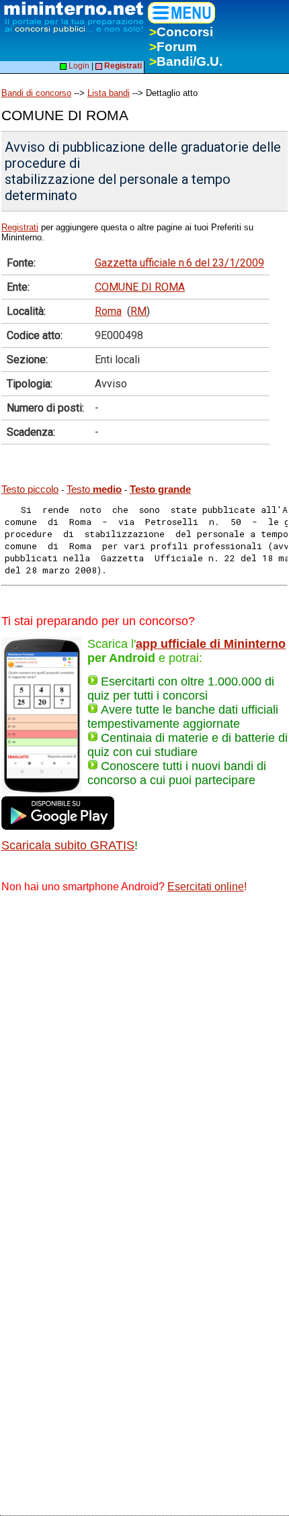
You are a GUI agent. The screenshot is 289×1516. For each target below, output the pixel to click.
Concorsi (181, 32)
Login (78, 65)
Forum (173, 47)
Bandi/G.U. (185, 61)
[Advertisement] (144, 1056)
